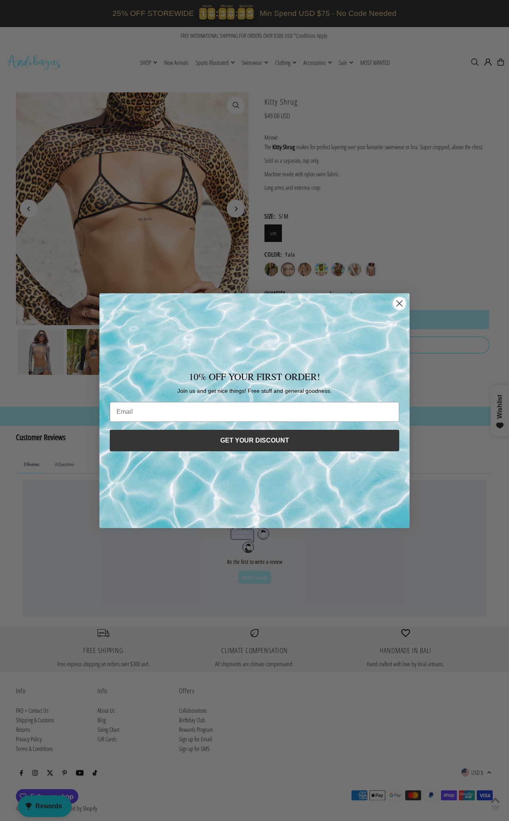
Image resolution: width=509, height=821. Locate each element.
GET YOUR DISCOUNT (254, 440)
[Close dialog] (399, 303)
